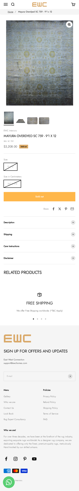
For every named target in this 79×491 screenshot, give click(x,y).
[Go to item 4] (44, 121)
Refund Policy (49, 402)
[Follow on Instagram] (15, 458)
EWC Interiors (10, 130)
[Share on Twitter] (60, 209)
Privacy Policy (49, 396)
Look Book (8, 413)
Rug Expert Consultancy (15, 419)
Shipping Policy (50, 408)
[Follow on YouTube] (34, 458)
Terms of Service (50, 413)
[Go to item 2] (20, 121)
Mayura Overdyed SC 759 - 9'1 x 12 (35, 11)
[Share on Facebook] (53, 209)
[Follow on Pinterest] (24, 458)
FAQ (45, 419)
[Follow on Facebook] (6, 458)
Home (10, 11)
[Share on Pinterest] (66, 209)
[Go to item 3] (32, 121)
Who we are (9, 402)
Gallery (7, 396)
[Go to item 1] (9, 118)
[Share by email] (72, 209)
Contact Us (9, 408)
